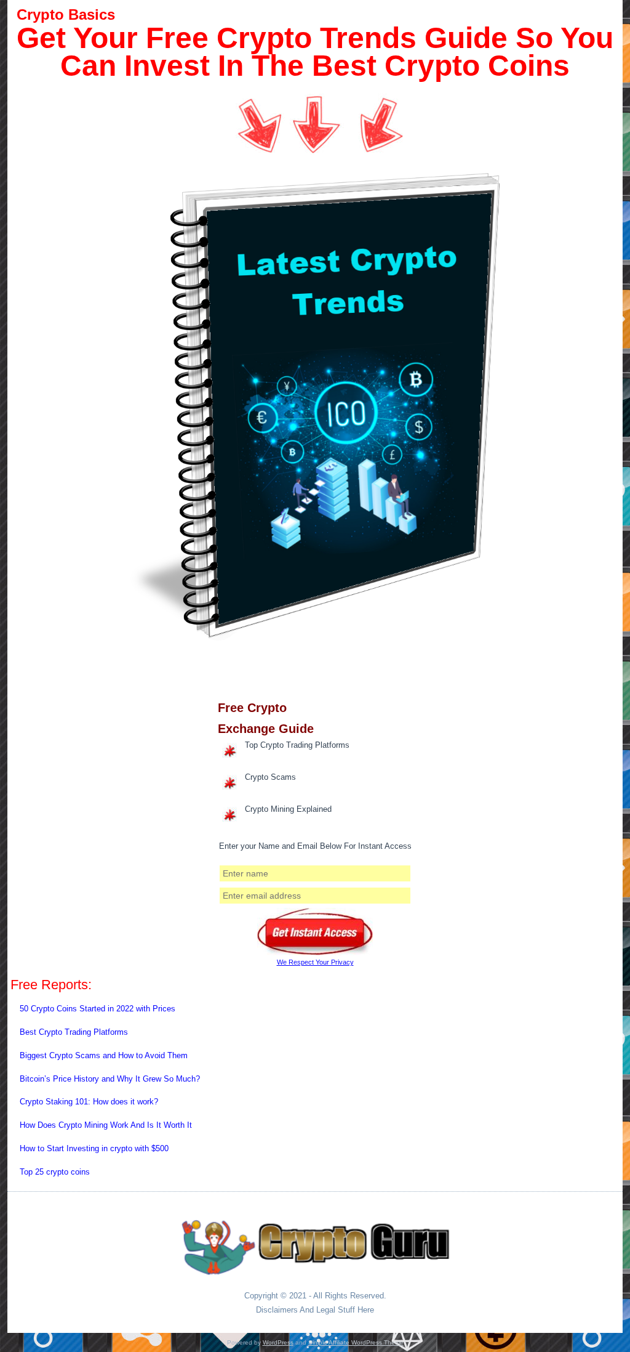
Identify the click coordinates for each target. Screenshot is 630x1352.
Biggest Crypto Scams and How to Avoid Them (104, 1055)
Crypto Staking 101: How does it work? (89, 1101)
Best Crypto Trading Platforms (74, 1032)
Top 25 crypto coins (55, 1171)
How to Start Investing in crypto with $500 (94, 1148)
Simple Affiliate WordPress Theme (356, 1342)
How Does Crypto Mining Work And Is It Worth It (106, 1125)
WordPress (278, 1342)
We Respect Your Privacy (315, 962)
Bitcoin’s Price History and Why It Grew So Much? (110, 1078)
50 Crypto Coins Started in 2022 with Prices (97, 1008)
